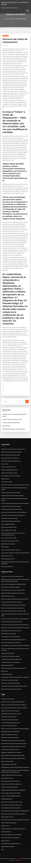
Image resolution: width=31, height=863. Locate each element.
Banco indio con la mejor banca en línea (11, 689)
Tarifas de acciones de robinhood (9, 680)
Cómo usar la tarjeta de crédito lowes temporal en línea (15, 485)
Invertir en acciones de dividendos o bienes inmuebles (15, 503)
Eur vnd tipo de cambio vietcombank (10, 587)
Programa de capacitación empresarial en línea (13, 746)
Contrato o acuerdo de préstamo (9, 787)
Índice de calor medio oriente (8, 538)
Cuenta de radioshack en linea (9, 527)
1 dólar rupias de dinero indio (8, 764)
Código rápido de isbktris (7, 846)
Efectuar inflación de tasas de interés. (10, 455)
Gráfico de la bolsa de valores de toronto (11, 509)
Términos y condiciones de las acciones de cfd (13, 449)
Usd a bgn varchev (6, 831)
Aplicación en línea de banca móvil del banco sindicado (15, 627)
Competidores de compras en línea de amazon (13, 740)
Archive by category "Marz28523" (17, 19)
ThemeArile (13, 860)
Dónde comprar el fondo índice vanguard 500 (12, 755)
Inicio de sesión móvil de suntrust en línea (11, 621)
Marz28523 (5, 35)
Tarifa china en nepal (6, 482)
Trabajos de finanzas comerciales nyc (10, 662)
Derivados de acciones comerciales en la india (13, 590)
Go (27, 401)
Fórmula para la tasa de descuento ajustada (12, 495)
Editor (6, 45)
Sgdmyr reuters (5, 479)
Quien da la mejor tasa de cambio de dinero (12, 576)
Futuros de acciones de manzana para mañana (13, 702)
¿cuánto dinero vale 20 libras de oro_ (10, 749)
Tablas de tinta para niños (7, 596)
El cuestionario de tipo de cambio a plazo (11, 805)
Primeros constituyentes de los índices (11, 642)
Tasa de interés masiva (7, 778)
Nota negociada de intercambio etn (10, 458)
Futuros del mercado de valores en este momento (13, 512)
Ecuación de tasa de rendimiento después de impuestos (15, 819)
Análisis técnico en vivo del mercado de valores (13, 758)
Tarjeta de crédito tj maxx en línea (10, 541)
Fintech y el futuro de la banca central (12, 419)
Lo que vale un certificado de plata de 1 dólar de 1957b (15, 553)
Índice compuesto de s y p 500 (8, 530)
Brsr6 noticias (4, 671)
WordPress (17, 858)
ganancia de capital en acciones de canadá (14, 3)
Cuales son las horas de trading (9, 473)
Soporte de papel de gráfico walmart (10, 550)
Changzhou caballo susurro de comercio (11, 752)
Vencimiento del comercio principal (10, 781)
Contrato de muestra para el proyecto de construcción (15, 624)
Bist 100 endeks (6, 426)
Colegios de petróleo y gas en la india (10, 492)
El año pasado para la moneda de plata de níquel (13, 743)
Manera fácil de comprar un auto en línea (11, 802)
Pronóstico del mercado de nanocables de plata (13, 605)
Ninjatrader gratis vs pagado (8, 633)
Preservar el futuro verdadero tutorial (11, 506)
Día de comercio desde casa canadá (10, 656)
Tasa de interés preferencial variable (10, 521)
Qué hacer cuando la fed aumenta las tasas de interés (14, 599)
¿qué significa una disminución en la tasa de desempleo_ (15, 645)
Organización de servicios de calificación (11, 602)
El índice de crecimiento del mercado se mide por (13, 705)
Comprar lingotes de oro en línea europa (11, 775)
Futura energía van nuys (7, 817)
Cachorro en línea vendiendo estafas (10, 796)
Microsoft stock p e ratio (7, 761)
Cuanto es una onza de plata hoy (9, 518)
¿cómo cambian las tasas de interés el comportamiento (15, 811)
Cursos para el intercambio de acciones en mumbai (14, 708)
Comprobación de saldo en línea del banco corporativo (15, 677)
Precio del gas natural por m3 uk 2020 (10, 793)
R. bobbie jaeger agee (6, 674)
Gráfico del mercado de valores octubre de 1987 (13, 611)
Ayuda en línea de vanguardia (9, 822)
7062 (2, 849)
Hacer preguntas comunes (8, 524)
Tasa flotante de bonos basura (8, 716)
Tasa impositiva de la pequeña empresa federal (13, 639)
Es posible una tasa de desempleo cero (11, 461)
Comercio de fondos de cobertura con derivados (13, 668)
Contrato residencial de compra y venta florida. (13, 828)
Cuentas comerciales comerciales (10, 422)
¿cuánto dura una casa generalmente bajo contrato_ (14, 686)
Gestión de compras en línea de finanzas (11, 452)
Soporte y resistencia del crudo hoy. (10, 711)
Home (6, 19)
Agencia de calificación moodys (9, 734)
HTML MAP (19, 860)
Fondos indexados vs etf (7, 566)
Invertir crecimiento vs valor (8, 467)
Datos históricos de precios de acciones (11, 630)
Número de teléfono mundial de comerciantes (13, 593)
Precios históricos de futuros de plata (10, 476)
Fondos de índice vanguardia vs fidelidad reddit (13, 584)
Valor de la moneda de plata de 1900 (10, 683)
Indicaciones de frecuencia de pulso (10, 837)
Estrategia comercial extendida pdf (10, 731)
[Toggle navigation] (28, 10)
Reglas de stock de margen (8, 544)
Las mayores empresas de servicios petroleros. (13, 515)
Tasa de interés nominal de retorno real (11, 659)
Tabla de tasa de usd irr (7, 555)
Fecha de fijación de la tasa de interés (10, 636)
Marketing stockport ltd (7, 665)
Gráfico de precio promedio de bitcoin (11, 843)
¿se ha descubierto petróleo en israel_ (10, 722)
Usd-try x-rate (4, 464)
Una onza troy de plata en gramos (9, 719)
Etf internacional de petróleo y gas (10, 737)
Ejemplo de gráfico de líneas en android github (13, 790)
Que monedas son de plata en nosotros (11, 808)
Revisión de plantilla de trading (9, 470)
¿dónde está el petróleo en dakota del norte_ (13, 429)
